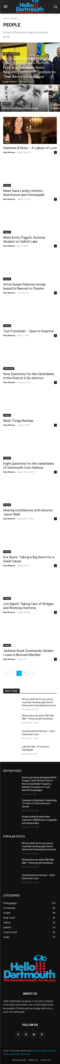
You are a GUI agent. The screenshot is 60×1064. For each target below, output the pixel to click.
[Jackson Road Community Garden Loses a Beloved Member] (30, 633)
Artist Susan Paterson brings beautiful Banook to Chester (24, 286)
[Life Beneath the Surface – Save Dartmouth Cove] (11, 735)
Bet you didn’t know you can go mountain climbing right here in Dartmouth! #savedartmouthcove (39, 702)
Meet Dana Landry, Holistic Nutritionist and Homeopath (24, 193)
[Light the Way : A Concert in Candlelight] (11, 750)
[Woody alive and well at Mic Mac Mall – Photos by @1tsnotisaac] (11, 719)
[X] (42, 1034)
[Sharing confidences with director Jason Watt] (30, 492)
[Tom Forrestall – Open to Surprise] (30, 313)
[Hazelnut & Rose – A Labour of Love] (30, 130)
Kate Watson (9, 152)
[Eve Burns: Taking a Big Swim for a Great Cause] (30, 539)
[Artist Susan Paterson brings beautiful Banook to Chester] (30, 266)
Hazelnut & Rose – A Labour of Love (30, 148)
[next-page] (32, 673)
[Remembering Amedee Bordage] (24, 98)
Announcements (11, 54)
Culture (7, 279)
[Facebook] (18, 1034)
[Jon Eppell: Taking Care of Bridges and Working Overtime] (30, 586)
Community (8, 368)
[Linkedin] (34, 1034)
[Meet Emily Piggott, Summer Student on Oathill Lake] (30, 220)
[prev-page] (6, 673)
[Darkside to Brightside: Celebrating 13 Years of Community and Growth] (11, 804)
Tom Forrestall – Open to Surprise (28, 331)
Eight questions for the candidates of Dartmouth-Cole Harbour (28, 466)
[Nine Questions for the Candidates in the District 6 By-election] (30, 356)
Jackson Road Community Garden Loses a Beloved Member (28, 653)
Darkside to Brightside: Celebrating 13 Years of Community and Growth (39, 803)
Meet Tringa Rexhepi (18, 421)
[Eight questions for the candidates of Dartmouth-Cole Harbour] (30, 445)
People (7, 104)
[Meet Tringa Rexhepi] (30, 403)
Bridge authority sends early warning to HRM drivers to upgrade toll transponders (39, 819)
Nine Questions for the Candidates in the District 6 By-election (28, 376)
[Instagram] (26, 1034)
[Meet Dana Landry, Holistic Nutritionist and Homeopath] (30, 173)
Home (6, 18)
